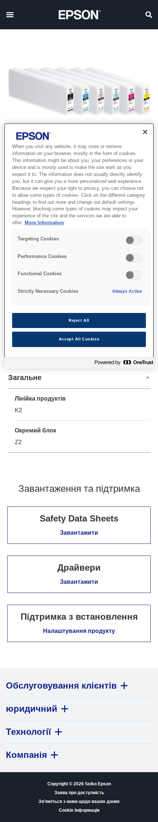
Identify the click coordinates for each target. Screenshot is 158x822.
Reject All (79, 320)
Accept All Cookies (79, 339)
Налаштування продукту (79, 631)
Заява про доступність (79, 792)
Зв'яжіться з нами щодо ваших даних (79, 801)
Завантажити (79, 533)
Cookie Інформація (79, 810)
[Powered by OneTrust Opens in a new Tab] (122, 364)
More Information (44, 222)
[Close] (145, 132)
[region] (79, 246)
